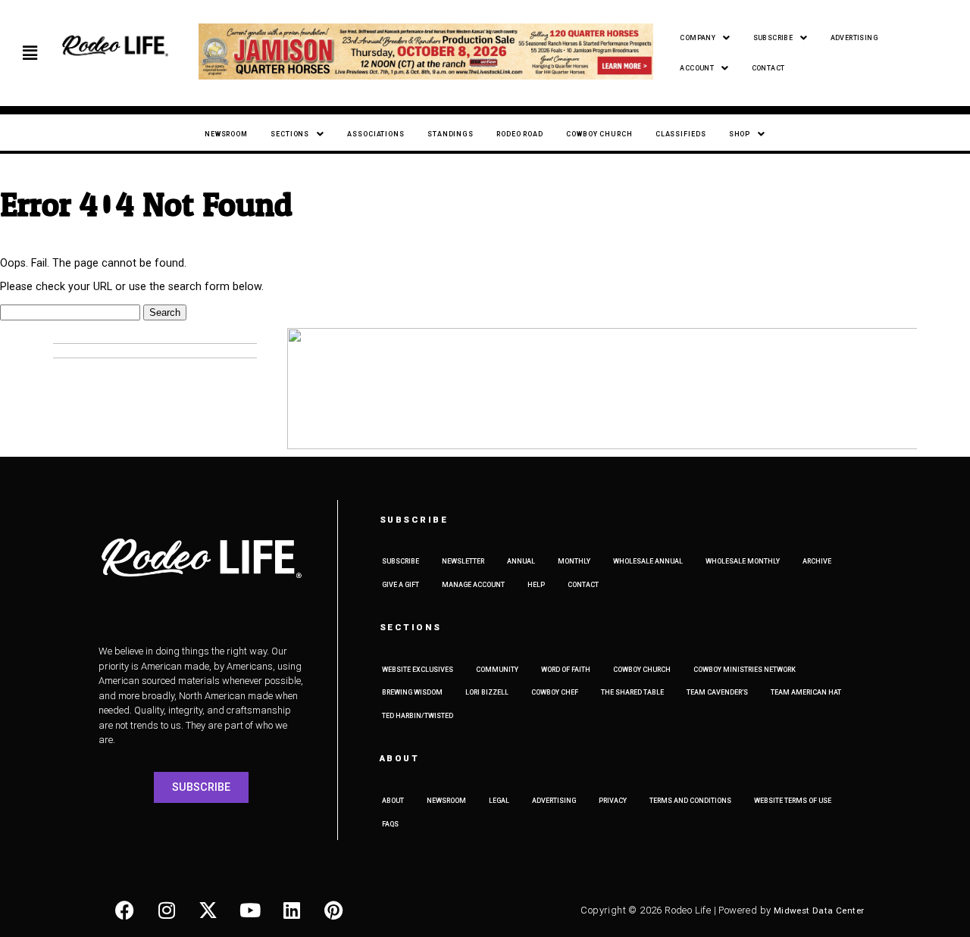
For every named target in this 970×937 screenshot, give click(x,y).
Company (697, 38)
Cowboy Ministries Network (744, 669)
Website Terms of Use (792, 800)
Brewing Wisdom (412, 692)
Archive (817, 561)
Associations (376, 134)
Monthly (574, 561)
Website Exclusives (417, 669)
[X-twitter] (208, 910)
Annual (521, 561)
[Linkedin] (292, 910)
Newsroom (226, 134)
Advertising (854, 38)
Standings (450, 134)
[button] (30, 53)
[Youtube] (250, 910)
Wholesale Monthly (743, 561)
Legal (499, 800)
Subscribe (773, 38)
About (393, 800)
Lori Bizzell (486, 692)
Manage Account (473, 585)
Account (697, 68)
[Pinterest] (333, 910)
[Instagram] (167, 910)
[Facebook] (125, 910)
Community (497, 669)
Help (536, 585)
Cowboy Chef (554, 692)
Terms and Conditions (690, 800)
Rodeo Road (519, 134)
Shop (740, 134)
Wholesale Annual (648, 561)
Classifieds (681, 134)
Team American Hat (806, 692)
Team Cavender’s (717, 692)
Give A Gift (400, 585)
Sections (290, 134)
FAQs (390, 824)
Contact (768, 68)
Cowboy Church (599, 134)
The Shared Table (632, 692)
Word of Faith (565, 669)
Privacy (613, 800)
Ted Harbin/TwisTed (417, 716)
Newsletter (463, 561)
